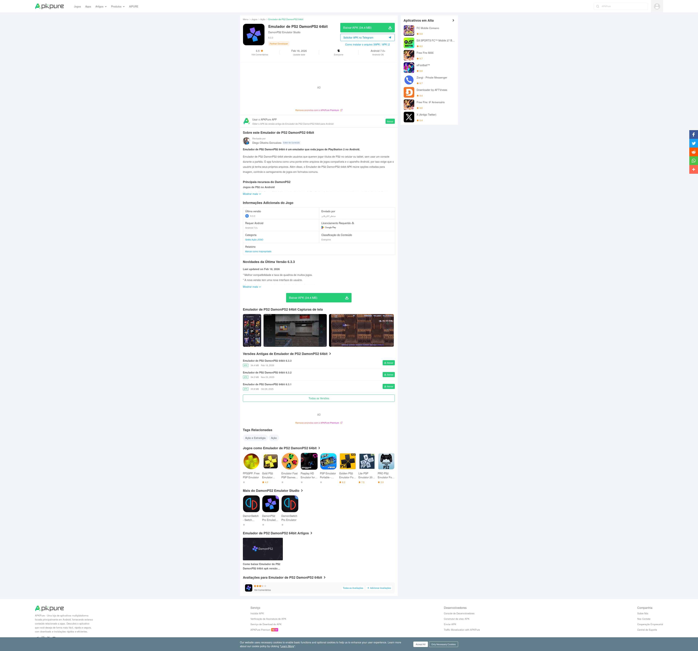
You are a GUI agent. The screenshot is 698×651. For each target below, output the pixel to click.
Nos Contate (643, 618)
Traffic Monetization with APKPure (462, 629)
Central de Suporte (647, 629)
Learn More (287, 646)
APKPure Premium (260, 629)
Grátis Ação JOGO (254, 239)
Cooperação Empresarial (650, 624)
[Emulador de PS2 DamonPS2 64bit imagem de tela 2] (361, 330)
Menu (245, 19)
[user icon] (657, 6)
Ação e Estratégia (255, 438)
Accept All (421, 644)
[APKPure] (49, 6)
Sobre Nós (642, 613)
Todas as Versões (319, 398)
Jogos (254, 19)
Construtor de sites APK (457, 618)
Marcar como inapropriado (258, 251)
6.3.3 (252, 215)
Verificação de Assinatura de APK (268, 618)
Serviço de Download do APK (266, 624)
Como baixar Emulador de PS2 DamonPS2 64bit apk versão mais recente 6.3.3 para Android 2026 (262, 566)
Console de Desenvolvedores (459, 613)
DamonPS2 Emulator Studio (284, 32)
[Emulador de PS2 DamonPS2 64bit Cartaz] (252, 330)
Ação (262, 19)
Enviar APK (450, 624)
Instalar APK (257, 613)
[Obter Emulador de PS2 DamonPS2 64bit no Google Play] (328, 227)
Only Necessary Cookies (443, 644)
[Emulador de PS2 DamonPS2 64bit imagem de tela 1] (295, 330)
